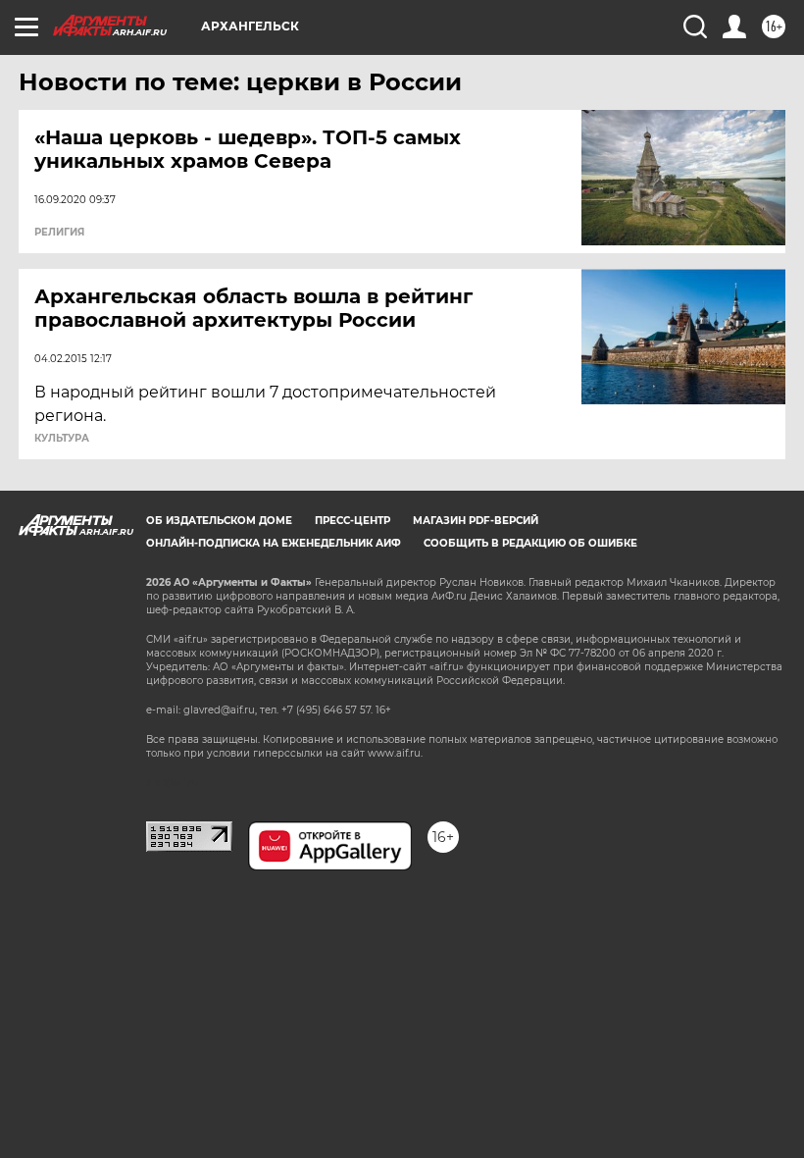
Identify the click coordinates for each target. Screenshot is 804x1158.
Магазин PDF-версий (475, 520)
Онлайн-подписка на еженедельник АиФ (273, 543)
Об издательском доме (219, 520)
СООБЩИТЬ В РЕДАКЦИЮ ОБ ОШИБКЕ (530, 543)
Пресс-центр (352, 520)
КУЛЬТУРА (61, 439)
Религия (59, 232)
